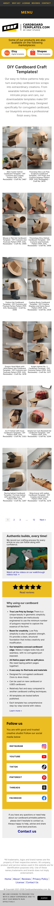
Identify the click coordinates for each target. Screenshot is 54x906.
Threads (15, 787)
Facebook (16, 798)
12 (34, 520)
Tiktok (14, 767)
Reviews (26, 878)
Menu (27, 12)
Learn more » (16, 711)
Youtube (15, 756)
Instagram (16, 746)
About (16, 878)
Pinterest (16, 777)
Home (8, 878)
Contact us (27, 831)
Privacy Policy (40, 878)
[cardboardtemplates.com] (27, 27)
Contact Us (32, 882)
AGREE (44, 898)
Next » (43, 520)
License (20, 882)
